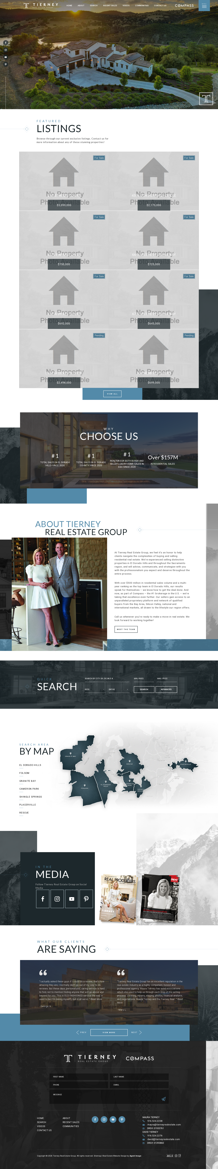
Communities (141, 5)
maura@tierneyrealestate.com (164, 1125)
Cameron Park (29, 789)
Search (94, 5)
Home (69, 5)
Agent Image (135, 1156)
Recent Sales (110, 5)
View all (112, 394)
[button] (107, 678)
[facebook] (5, 42)
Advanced (166, 689)
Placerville (27, 805)
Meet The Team (126, 629)
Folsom (24, 773)
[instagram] (5, 49)
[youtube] (5, 57)
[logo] (41, 5)
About (81, 5)
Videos (126, 5)
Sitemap (97, 1156)
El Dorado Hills (30, 765)
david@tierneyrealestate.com (163, 1139)
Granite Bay (27, 781)
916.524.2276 (154, 1135)
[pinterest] (5, 64)
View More (109, 1032)
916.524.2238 (154, 1121)
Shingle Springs (30, 797)
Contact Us (160, 5)
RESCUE (24, 812)
